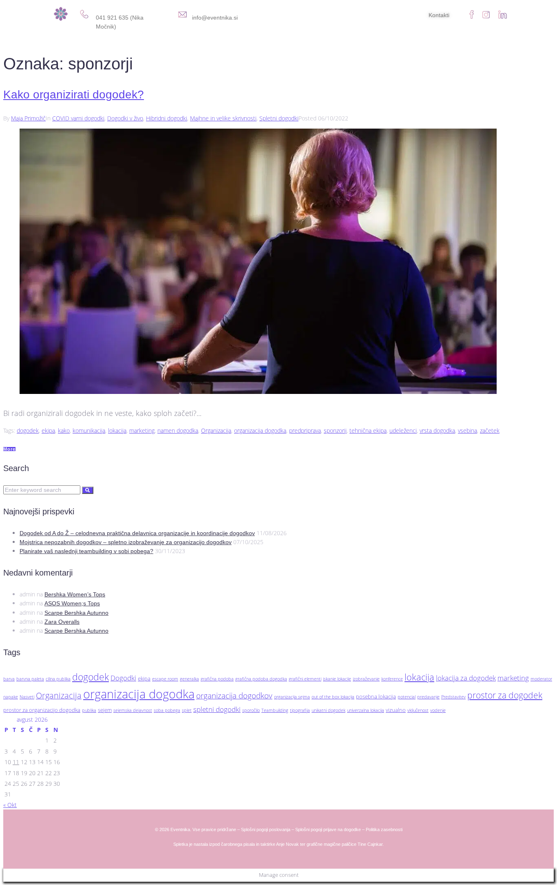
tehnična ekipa (368, 430)
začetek (490, 430)
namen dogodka (177, 430)
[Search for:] (42, 490)
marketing (142, 430)
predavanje (428, 697)
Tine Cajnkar (370, 844)
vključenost (418, 710)
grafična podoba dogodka (261, 679)
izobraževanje (366, 679)
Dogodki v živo (125, 118)
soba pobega (167, 710)
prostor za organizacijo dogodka (41, 710)
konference (392, 679)
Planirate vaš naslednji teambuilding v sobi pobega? (86, 551)
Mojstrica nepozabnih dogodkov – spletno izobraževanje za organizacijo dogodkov (126, 542)
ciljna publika (58, 679)
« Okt (10, 805)
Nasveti (27, 697)
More (9, 449)
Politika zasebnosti (384, 829)
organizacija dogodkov (234, 695)
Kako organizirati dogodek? (73, 94)
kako (64, 430)
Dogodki (123, 678)
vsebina (467, 430)
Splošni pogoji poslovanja (265, 829)
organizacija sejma (292, 697)
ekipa (48, 430)
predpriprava (305, 430)
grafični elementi (305, 679)
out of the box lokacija (333, 697)
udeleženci (403, 430)
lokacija (117, 430)
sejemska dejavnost (132, 710)
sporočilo (251, 710)
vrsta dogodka (437, 430)
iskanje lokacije (337, 679)
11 (16, 762)
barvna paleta (30, 679)
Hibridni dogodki (166, 118)
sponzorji (335, 430)
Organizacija (216, 430)
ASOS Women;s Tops (72, 603)
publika (89, 710)
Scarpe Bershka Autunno (76, 612)
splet (187, 710)
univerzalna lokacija (365, 710)
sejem (105, 710)
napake (10, 697)
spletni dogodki (217, 709)
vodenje (438, 710)
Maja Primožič (28, 118)
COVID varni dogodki (78, 118)
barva (9, 679)
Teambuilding (274, 710)
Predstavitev (453, 697)
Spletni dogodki (278, 118)
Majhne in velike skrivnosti (223, 118)
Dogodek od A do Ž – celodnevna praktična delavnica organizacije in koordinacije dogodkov (137, 533)
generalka (189, 679)
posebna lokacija (376, 696)
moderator (541, 679)
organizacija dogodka (260, 430)
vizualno (396, 710)
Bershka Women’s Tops (74, 594)
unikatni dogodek (328, 710)
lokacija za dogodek (466, 678)
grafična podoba (217, 679)
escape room (165, 679)
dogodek (28, 430)
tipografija (300, 710)
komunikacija (89, 430)
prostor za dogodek (504, 695)
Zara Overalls (62, 621)
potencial (407, 697)
